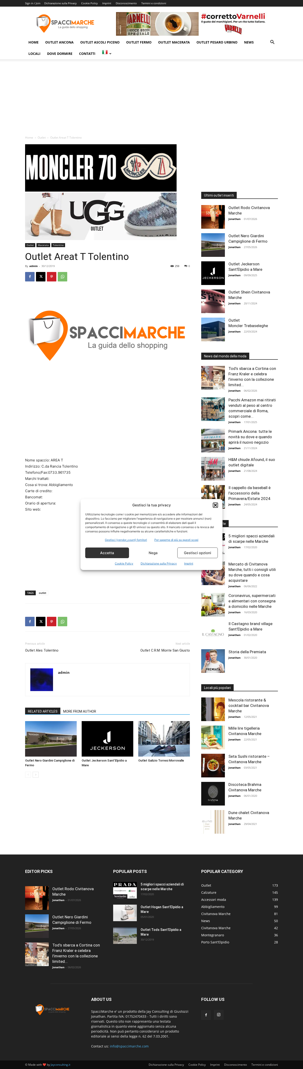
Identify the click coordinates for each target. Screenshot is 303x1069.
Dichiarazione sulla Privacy (159, 563)
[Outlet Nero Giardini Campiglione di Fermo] (51, 739)
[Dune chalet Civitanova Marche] (213, 822)
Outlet (42, 138)
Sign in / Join (32, 3)
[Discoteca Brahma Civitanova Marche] (213, 794)
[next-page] (36, 775)
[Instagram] (218, 1015)
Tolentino (58, 245)
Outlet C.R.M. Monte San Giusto (165, 650)
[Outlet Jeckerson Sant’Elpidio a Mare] (107, 739)
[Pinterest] (51, 276)
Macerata (43, 245)
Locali (34, 53)
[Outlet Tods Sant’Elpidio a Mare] (125, 935)
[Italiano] (107, 53)
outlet (42, 593)
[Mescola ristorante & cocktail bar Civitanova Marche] (213, 709)
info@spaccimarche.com (129, 1046)
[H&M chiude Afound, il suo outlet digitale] (213, 469)
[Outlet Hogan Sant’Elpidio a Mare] (125, 913)
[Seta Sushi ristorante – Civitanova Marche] (213, 765)
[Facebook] (30, 276)
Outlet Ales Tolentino (41, 650)
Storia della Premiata (247, 651)
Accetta (107, 553)
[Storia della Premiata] (213, 661)
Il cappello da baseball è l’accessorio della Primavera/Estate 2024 (249, 493)
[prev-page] (28, 775)
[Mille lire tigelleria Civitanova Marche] (213, 737)
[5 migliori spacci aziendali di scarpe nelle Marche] (125, 890)
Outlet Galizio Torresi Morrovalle (161, 760)
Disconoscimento (126, 3)
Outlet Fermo (139, 42)
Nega (153, 553)
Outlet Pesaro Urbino (216, 42)
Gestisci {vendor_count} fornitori (126, 540)
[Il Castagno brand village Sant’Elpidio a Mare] (213, 633)
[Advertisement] (151, 100)
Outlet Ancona (59, 42)
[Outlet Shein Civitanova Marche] (213, 301)
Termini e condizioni (153, 3)
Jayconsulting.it (60, 1065)
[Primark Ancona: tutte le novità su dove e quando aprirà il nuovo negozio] (213, 440)
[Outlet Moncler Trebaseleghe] (213, 329)
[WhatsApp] (62, 276)
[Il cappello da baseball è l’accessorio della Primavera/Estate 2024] (213, 497)
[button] (215, 505)
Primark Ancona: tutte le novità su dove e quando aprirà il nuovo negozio (250, 437)
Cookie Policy (124, 563)
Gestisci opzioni (197, 553)
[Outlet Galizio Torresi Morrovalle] (164, 739)
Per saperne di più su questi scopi (176, 540)
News (249, 42)
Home (33, 42)
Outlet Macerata (174, 42)
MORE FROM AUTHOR (79, 711)
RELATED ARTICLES (43, 711)
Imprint (188, 563)
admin (33, 266)
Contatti (87, 53)
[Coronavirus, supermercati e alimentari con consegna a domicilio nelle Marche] (213, 605)
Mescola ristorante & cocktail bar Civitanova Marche (248, 705)
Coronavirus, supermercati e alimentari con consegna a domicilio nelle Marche (252, 601)
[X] (40, 276)
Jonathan (234, 219)
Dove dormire (59, 53)
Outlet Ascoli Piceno (100, 42)
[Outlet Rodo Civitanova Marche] (213, 217)
